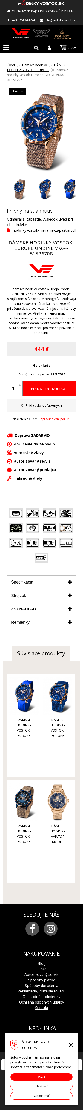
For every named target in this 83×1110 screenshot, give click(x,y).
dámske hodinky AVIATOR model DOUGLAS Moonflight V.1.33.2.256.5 (59, 842)
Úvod (11, 65)
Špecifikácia (22, 582)
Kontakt (41, 1007)
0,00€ (72, 47)
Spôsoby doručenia (41, 985)
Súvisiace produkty (41, 653)
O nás (42, 968)
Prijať (41, 1077)
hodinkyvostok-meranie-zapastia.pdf (44, 230)
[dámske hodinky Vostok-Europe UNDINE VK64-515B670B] (41, 131)
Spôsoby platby (41, 980)
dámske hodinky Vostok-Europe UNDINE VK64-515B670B (58, 735)
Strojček (18, 595)
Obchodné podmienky (41, 996)
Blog (42, 963)
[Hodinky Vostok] (20, 33)
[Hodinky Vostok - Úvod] (41, 3)
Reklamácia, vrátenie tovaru (41, 991)
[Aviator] (41, 33)
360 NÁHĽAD (23, 609)
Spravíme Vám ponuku (55, 419)
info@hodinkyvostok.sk (60, 20)
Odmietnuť (41, 1096)
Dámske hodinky (34, 65)
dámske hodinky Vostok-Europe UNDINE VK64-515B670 (24, 735)
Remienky (20, 622)
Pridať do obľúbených (43, 405)
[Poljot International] (62, 33)
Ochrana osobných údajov (41, 1002)
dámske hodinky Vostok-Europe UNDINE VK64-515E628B (24, 841)
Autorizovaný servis (41, 974)
